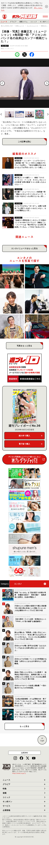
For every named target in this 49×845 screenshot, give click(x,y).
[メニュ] (45, 16)
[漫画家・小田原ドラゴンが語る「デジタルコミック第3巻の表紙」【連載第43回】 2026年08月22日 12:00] (37, 326)
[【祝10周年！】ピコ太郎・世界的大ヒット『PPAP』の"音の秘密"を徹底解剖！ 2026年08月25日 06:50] (12, 326)
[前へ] (2, 83)
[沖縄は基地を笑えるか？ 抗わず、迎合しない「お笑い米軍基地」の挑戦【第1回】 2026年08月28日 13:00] (12, 276)
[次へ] (46, 83)
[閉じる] (46, 6)
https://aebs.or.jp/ (19, 773)
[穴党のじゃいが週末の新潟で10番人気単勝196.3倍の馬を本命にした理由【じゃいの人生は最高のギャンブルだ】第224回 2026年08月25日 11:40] (12, 301)
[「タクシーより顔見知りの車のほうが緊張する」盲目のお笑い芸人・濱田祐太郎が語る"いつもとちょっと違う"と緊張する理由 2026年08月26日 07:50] (37, 276)
